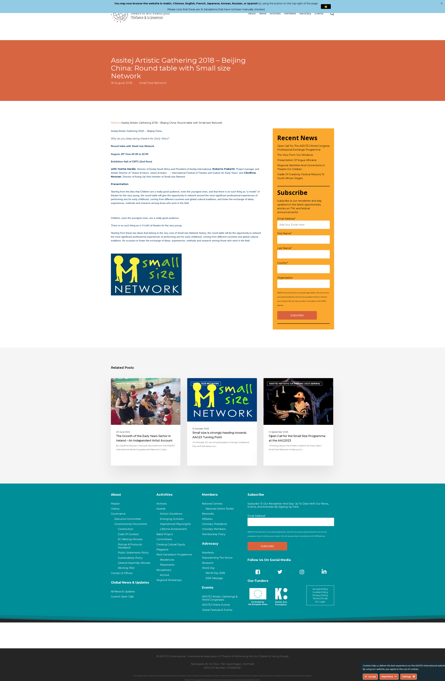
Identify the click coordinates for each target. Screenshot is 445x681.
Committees (164, 539)
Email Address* (286, 218)
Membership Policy (213, 534)
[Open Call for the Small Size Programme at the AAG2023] (298, 422)
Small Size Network (152, 83)
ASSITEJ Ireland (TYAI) (129, 383)
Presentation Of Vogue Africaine (297, 160)
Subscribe (256, 495)
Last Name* (284, 248)
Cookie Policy (320, 592)
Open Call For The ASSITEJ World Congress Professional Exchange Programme (303, 147)
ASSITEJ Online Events (216, 604)
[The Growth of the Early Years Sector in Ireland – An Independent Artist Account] (146, 422)
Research (207, 562)
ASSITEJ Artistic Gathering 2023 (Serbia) (294, 383)
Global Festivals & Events (217, 610)
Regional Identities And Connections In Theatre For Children (301, 167)
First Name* (284, 233)
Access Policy (320, 589)
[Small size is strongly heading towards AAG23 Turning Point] (222, 422)
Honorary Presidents (214, 524)
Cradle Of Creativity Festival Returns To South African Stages (300, 176)
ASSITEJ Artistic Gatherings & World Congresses (220, 598)
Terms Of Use (320, 598)
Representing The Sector (217, 557)
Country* (282, 263)
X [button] (441, 3)
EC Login (320, 601)
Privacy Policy (320, 595)
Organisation (285, 277)
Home (115, 122)
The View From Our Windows (295, 154)
